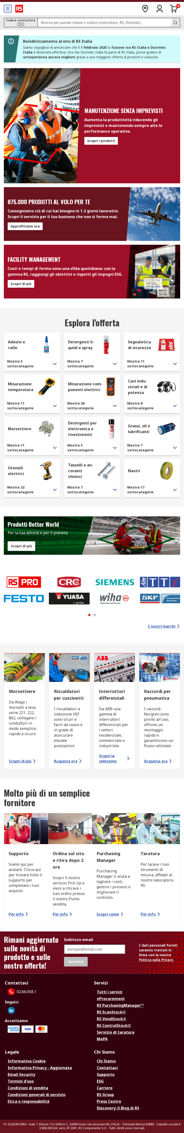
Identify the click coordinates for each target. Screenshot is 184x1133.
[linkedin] (11, 1010)
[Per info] (26, 829)
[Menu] (8, 8)
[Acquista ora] (69, 668)
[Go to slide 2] (94, 615)
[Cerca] (175, 22)
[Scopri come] (114, 829)
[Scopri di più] (24, 668)
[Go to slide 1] (89, 615)
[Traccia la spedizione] (145, 8)
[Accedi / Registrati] (159, 8)
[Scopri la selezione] (114, 668)
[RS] (19, 8)
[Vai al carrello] (174, 8)
